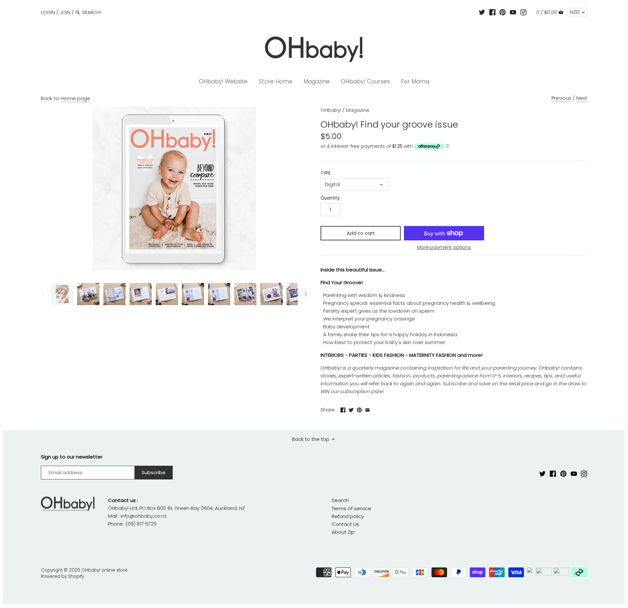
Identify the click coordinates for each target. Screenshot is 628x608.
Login (48, 12)
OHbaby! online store (104, 570)
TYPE (326, 173)
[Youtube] (513, 12)
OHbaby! (331, 110)
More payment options (444, 247)
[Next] (305, 294)
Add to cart (361, 233)
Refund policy (348, 516)
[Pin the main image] (359, 409)
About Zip (343, 532)
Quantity (330, 198)
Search (340, 500)
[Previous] (43, 294)
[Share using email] (367, 409)
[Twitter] (482, 12)
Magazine (357, 110)
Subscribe (454, 383)
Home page (75, 98)
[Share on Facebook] (342, 409)
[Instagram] (523, 12)
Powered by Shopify (62, 576)
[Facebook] (492, 12)
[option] (62, 294)
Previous (561, 98)
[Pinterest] (502, 12)
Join (65, 12)
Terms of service (351, 508)
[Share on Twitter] (351, 409)
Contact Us (345, 524)
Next (581, 98)
